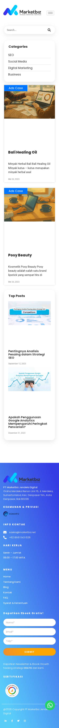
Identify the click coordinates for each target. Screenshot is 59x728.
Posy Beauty (20, 255)
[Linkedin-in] (5, 721)
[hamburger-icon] (50, 13)
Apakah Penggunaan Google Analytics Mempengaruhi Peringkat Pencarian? (27, 422)
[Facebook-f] (12, 721)
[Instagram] (24, 721)
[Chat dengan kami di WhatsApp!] (50, 705)
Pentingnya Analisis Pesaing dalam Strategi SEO (26, 354)
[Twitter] (18, 721)
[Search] (49, 30)
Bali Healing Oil (22, 152)
